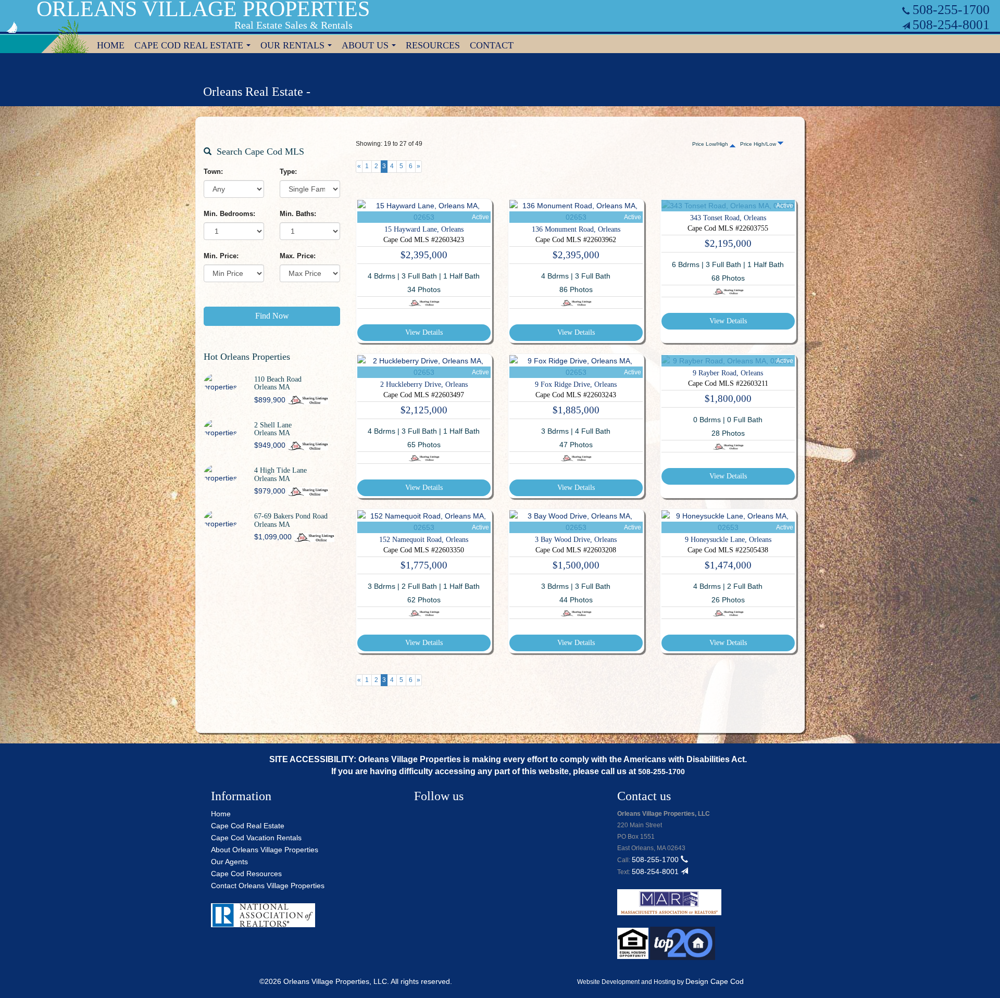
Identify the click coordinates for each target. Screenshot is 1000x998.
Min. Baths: (298, 214)
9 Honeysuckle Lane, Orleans (728, 540)
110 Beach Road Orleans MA (278, 383)
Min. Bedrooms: (229, 214)
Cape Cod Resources (246, 873)
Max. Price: (298, 256)
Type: (288, 171)
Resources (433, 45)
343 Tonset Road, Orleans (728, 218)
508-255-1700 (951, 9)
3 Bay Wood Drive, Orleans (576, 540)
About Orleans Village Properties (264, 849)
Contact (492, 45)
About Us (371, 46)
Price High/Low (759, 144)
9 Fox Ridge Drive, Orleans (576, 384)
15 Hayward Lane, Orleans (424, 229)
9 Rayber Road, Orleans (728, 373)
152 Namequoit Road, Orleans (423, 540)
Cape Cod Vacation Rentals (256, 837)
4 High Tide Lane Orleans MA (280, 474)
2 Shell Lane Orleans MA (273, 429)
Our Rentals (298, 46)
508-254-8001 (951, 24)
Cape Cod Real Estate (194, 46)
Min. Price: (221, 256)
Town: (213, 171)
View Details (424, 332)
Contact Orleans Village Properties (267, 885)
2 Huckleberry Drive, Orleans (424, 384)
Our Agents (229, 861)
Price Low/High (711, 144)
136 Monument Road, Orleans (576, 229)
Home (110, 45)
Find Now (272, 315)
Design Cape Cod (714, 981)
